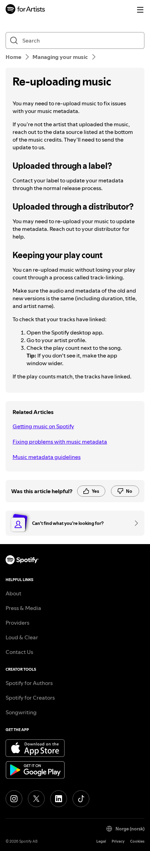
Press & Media (23, 608)
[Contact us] (134, 523)
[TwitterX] (36, 798)
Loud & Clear (22, 637)
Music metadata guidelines (47, 457)
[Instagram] (14, 798)
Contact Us (19, 652)
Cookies (137, 841)
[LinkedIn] (58, 798)
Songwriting (21, 712)
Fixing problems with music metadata (60, 441)
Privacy (118, 841)
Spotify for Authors (29, 683)
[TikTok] (81, 798)
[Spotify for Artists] (25, 10)
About (13, 593)
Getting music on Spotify (43, 426)
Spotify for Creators (30, 697)
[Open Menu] (140, 10)
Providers (17, 622)
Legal (101, 841)
